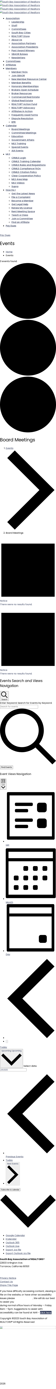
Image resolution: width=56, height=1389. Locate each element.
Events (9, 448)
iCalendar (11, 1239)
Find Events (6, 767)
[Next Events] (7, 1041)
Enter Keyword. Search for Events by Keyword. (26, 703)
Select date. (30, 1065)
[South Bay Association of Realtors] (20, 1)
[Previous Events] (31, 1037)
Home (9, 251)
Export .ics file (13, 1249)
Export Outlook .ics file (18, 1253)
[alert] (28, 571)
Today (3, 1047)
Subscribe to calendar (10, 1190)
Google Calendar (15, 1235)
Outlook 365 (12, 1242)
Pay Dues (5, 235)
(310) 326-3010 (16, 1272)
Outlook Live (12, 1246)
